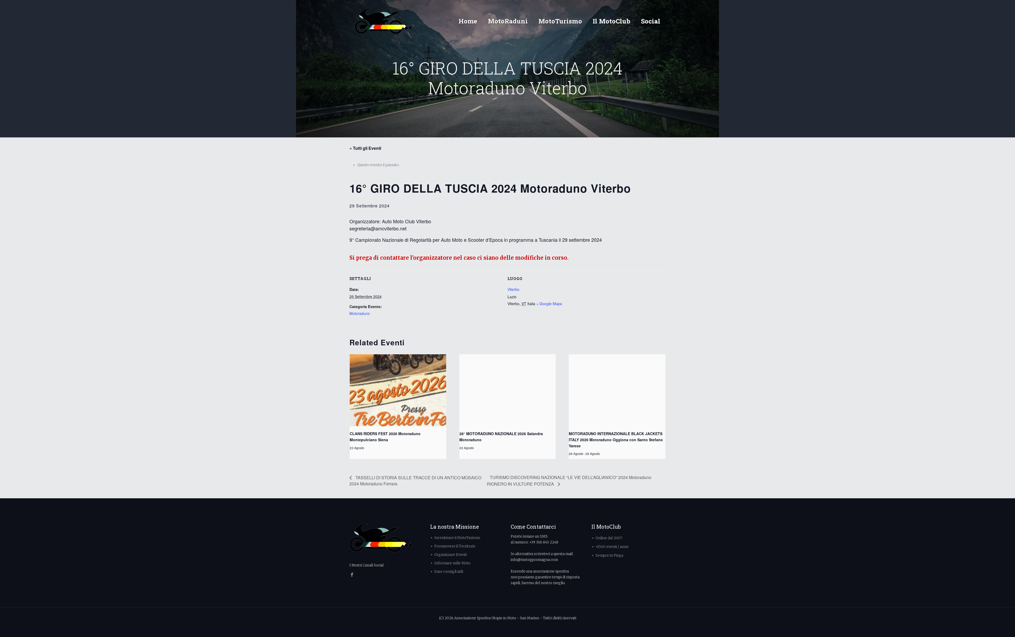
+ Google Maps (549, 303)
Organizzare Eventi (450, 554)
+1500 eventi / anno (612, 547)
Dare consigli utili (448, 571)
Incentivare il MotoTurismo (457, 538)
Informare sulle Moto (452, 563)
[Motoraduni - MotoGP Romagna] (383, 21)
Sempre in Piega (609, 555)
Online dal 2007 (609, 538)
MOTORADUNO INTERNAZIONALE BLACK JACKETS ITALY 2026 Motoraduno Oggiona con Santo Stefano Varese (616, 439)
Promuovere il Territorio (454, 546)
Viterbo (513, 289)
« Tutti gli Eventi (365, 148)
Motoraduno (359, 313)
